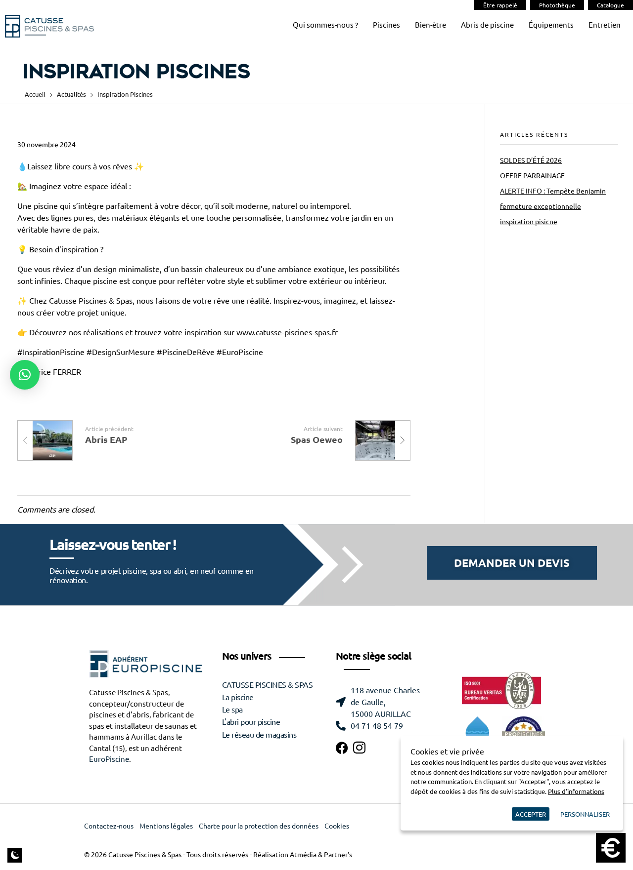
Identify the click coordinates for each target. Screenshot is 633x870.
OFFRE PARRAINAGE (532, 176)
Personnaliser (585, 814)
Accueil (35, 94)
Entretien (604, 25)
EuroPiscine (109, 759)
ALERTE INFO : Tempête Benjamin (553, 191)
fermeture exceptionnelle (540, 206)
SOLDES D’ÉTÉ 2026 (531, 160)
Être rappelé (500, 4)
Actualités (71, 94)
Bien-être (430, 25)
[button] (25, 375)
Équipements (551, 25)
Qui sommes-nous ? (325, 25)
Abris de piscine (487, 25)
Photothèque (557, 4)
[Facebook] (342, 748)
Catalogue (610, 4)
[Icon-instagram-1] (359, 748)
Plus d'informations (576, 791)
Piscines (386, 25)
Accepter (530, 814)
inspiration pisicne (528, 222)
